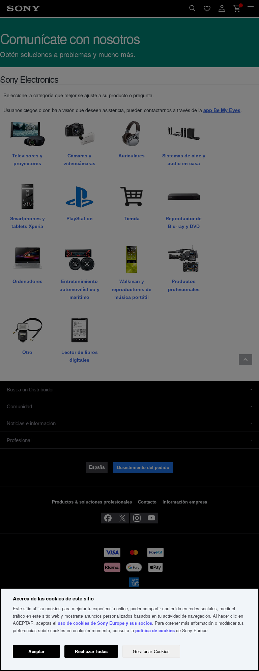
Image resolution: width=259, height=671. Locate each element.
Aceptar (36, 651)
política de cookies (155, 630)
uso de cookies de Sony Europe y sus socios (105, 623)
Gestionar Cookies (151, 651)
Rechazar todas (91, 651)
